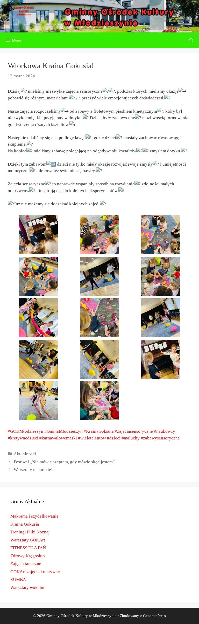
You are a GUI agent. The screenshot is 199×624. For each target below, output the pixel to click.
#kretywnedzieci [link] (23, 438)
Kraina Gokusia (24, 524)
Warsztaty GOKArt (27, 540)
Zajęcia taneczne (25, 563)
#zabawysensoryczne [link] (160, 438)
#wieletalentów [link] (92, 438)
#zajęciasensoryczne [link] (134, 431)
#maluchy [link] (131, 438)
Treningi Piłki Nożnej (30, 532)
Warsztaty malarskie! (33, 469)
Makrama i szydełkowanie (34, 516)
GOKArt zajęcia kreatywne (35, 571)
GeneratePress (154, 616)
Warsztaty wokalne (27, 587)
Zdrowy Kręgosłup (27, 555)
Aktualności (25, 453)
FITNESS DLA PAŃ (28, 547)
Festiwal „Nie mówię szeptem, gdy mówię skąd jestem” (64, 461)
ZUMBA (18, 579)
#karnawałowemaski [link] (58, 438)
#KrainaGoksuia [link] (99, 431)
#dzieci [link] (113, 438)
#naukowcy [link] (164, 431)
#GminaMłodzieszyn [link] (63, 431)
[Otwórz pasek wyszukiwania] (191, 40)
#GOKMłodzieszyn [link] (25, 431)
